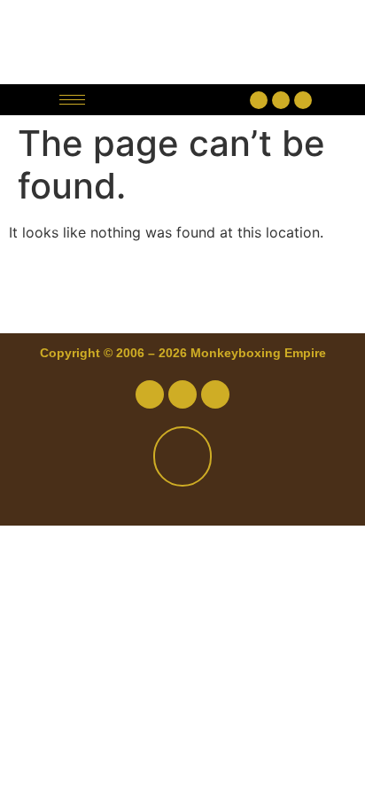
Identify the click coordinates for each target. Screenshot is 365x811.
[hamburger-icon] (72, 100)
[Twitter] (281, 100)
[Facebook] (259, 100)
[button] (172, 99)
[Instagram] (303, 100)
